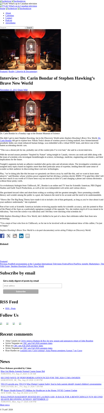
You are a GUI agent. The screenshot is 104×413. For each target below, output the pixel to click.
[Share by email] (27, 236)
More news (5, 405)
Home (2, 8)
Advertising (10, 23)
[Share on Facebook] (2, 236)
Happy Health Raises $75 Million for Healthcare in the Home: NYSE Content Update (40, 390)
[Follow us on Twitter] (8, 324)
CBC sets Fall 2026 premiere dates (37, 343)
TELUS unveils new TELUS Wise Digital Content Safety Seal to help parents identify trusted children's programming (51, 384)
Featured (3, 71)
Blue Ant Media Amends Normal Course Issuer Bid (23, 371)
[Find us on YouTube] (15, 324)
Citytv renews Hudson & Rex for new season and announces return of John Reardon (57, 341)
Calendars (9, 15)
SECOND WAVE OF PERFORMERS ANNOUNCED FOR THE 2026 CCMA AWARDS (40, 378)
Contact (8, 18)
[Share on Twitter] (8, 236)
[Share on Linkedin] (21, 236)
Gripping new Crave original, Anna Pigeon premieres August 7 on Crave (51, 350)
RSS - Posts (10, 308)
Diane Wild (22, 90)
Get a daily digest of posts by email (21, 281)
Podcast (8, 20)
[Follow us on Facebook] (2, 324)
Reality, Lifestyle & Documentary (23, 71)
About (8, 13)
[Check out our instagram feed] (21, 324)
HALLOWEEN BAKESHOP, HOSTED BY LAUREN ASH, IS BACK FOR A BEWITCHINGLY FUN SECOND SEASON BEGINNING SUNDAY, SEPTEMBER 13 (52, 398)
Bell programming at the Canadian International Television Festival (34, 264)
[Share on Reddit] (15, 236)
